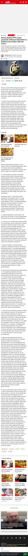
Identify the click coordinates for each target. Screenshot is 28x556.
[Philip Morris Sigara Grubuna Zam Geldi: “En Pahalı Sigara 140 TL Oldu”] (20, 480)
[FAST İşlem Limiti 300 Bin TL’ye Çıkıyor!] (7, 140)
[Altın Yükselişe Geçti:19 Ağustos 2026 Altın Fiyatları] (7, 155)
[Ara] (21, 2)
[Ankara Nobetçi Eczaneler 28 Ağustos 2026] (14, 520)
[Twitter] (7, 537)
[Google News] (24, 537)
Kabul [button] (25, 554)
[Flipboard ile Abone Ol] (17, 78)
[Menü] (2, 2)
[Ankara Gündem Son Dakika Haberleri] (10, 2)
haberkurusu (8, 55)
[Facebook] (3, 537)
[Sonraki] (26, 520)
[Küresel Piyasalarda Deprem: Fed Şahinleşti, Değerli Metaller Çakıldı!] (20, 495)
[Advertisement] (14, 19)
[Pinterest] (16, 537)
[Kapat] (26, 548)
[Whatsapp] (20, 537)
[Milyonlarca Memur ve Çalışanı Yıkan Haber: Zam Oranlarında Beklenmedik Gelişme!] (7, 495)
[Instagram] (11, 537)
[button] (23, 2)
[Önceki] (2, 520)
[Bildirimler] (26, 2)
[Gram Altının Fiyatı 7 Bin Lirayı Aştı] (21, 140)
